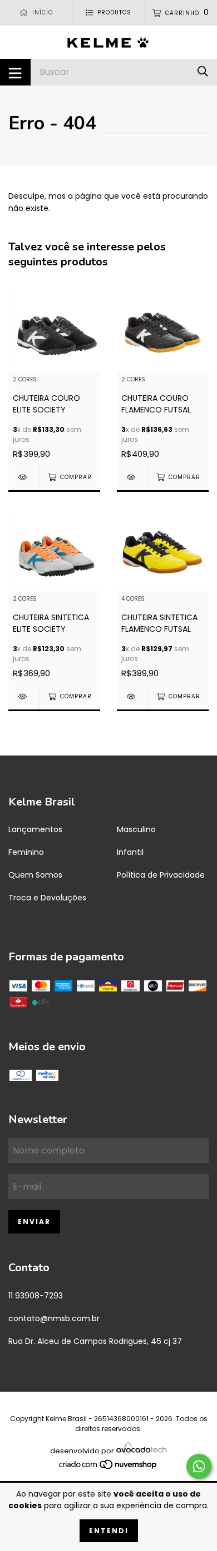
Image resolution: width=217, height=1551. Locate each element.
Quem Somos (35, 874)
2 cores (25, 380)
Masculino (136, 829)
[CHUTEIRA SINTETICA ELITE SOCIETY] (23, 696)
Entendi (109, 1530)
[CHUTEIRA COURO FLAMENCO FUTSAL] (132, 477)
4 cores (133, 599)
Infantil (130, 852)
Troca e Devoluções (47, 897)
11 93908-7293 (35, 1295)
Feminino (26, 852)
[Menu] (15, 72)
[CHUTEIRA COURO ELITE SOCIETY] (23, 477)
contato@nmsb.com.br (54, 1318)
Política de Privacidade (161, 874)
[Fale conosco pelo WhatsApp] (198, 1466)
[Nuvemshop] (108, 1464)
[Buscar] (203, 72)
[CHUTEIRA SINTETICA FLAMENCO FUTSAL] (132, 696)
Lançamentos (35, 829)
